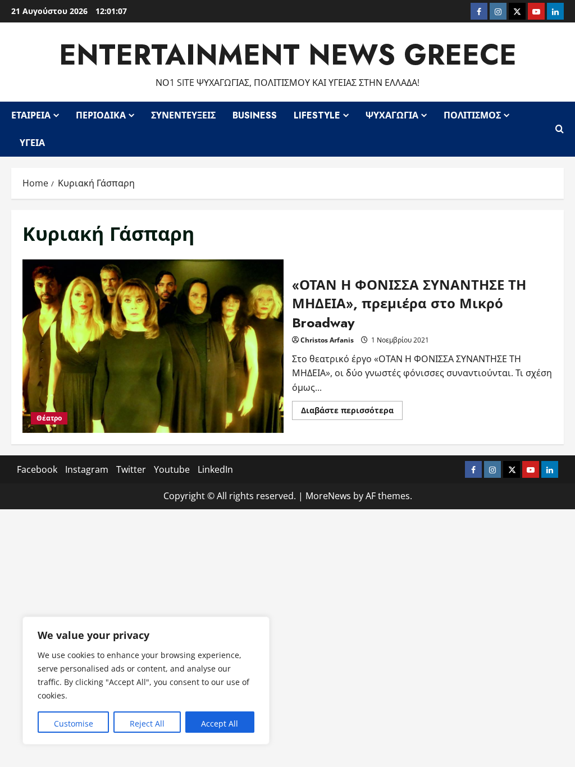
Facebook (37, 469)
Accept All (219, 723)
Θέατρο (49, 418)
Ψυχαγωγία (392, 115)
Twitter (131, 469)
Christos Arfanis (327, 340)
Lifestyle (317, 115)
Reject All (147, 723)
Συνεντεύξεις (183, 115)
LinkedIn (215, 469)
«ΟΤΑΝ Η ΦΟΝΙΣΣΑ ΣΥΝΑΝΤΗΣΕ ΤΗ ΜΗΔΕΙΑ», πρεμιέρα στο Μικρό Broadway (153, 346)
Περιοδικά (101, 115)
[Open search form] (559, 129)
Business (254, 115)
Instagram (86, 469)
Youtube (172, 469)
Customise (73, 723)
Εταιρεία (31, 115)
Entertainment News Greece (288, 54)
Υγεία (32, 142)
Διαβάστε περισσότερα (352, 412)
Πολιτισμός (472, 115)
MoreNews (328, 496)
